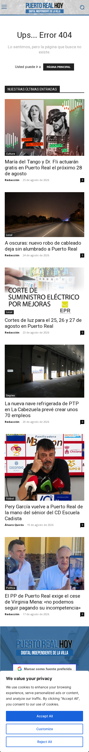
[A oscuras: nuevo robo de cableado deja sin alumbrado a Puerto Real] (44, 214)
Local (9, 235)
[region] (44, 711)
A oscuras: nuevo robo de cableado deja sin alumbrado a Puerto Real (43, 246)
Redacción (12, 180)
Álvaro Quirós (14, 525)
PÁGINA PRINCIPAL (58, 67)
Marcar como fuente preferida (48, 669)
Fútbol (10, 498)
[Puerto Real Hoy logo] (44, 647)
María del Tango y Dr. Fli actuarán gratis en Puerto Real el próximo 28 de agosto (43, 167)
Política (10, 588)
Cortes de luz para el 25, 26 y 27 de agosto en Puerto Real (43, 323)
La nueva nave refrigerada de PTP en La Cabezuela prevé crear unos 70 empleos (42, 409)
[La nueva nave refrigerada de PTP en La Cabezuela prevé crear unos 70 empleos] (44, 371)
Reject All (44, 742)
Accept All (45, 716)
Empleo (10, 395)
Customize (44, 729)
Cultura (10, 153)
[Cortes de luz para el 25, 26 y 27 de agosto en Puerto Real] (44, 290)
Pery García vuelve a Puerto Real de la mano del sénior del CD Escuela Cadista (44, 512)
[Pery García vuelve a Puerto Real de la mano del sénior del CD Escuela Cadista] (44, 467)
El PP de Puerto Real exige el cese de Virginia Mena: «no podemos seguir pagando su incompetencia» (43, 602)
